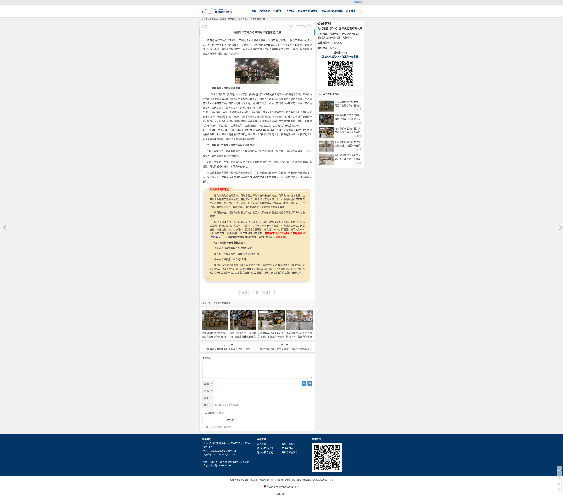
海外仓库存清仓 (290, 452)
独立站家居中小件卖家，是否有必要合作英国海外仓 (215, 337)
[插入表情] (304, 383)
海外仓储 (261, 444)
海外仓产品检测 (265, 448)
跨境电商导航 (235, 462)
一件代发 (289, 11)
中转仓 (277, 11)
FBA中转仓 (287, 448)
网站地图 (281, 494)
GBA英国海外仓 (218, 462)
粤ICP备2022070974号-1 (320, 480)
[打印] (290, 26)
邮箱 (208, 391)
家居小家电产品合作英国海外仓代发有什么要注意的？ (243, 337)
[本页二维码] (559, 489)
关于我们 (351, 11)
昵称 (208, 384)
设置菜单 (358, 2)
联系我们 (206, 439)
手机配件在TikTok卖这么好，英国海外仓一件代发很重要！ (348, 159)
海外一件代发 (289, 444)
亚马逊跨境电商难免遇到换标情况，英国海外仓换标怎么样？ (299, 337)
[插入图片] (309, 383)
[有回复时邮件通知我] (206, 427)
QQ (206, 405)
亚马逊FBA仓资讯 (332, 11)
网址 (206, 398)
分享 (268, 292)
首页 (254, 11)
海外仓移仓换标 (265, 452)
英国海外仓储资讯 (307, 11)
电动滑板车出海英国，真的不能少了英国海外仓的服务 (271, 337)
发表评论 (301, 25)
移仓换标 (265, 11)
